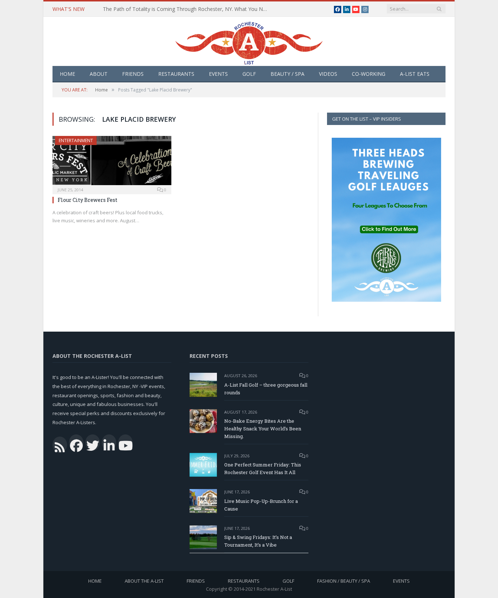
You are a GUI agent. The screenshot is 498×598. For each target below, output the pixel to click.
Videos (328, 73)
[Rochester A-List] (249, 41)
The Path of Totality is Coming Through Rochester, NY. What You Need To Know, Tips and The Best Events (187, 9)
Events (218, 73)
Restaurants (176, 73)
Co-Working (368, 73)
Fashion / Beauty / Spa (343, 581)
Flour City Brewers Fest (87, 199)
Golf (249, 73)
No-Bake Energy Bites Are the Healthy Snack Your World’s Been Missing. (262, 428)
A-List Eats (414, 73)
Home (67, 73)
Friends (133, 73)
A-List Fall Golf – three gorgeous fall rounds (265, 389)
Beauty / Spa (287, 73)
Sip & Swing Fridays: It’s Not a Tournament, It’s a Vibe (258, 541)
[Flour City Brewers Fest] (111, 162)
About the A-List (144, 581)
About (99, 73)
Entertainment (76, 140)
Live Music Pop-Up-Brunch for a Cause (261, 505)
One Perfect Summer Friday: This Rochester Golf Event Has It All (262, 468)
